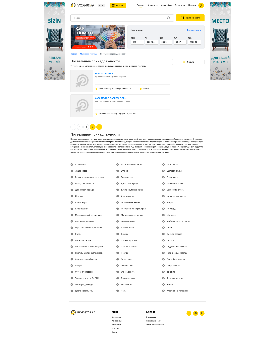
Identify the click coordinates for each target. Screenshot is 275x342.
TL (146, 38)
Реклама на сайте (153, 321)
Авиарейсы (166, 5)
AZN (133, 38)
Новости (192, 5)
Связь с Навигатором (155, 324)
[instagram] (195, 313)
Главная (141, 5)
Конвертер (153, 5)
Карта (114, 332)
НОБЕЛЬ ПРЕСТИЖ (104, 73)
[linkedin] (202, 313)
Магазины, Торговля (88, 54)
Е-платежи (180, 5)
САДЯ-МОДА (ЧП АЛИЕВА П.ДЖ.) (110, 98)
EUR (175, 38)
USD (161, 38)
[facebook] (188, 313)
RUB (189, 38)
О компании (151, 317)
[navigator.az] (82, 312)
